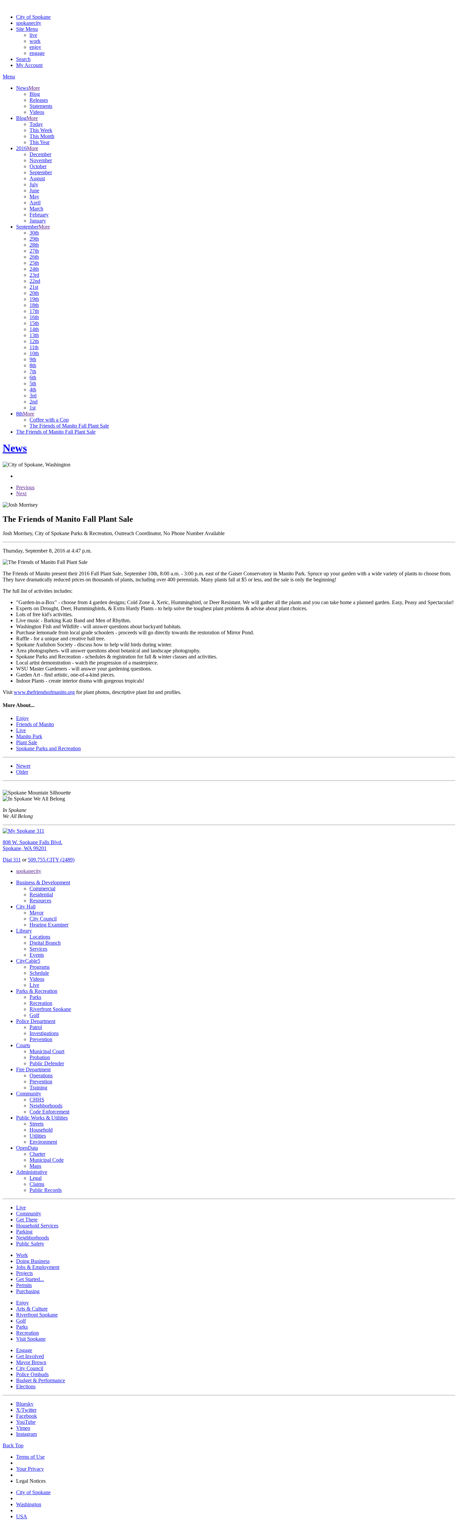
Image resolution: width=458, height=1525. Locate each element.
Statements (41, 106)
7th (33, 371)
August (37, 178)
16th (34, 317)
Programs (40, 967)
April (35, 202)
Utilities (38, 1136)
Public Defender (47, 1063)
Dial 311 (12, 860)
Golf (34, 1015)
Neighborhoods (46, 1105)
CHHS (37, 1099)
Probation (40, 1057)
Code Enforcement (49, 1112)
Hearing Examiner (49, 925)
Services (38, 949)
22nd (35, 281)
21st (34, 287)
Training (38, 1087)
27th (34, 251)
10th (34, 353)
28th (34, 245)
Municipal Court (47, 1051)
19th (34, 299)
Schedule (39, 973)
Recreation (41, 1003)
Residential (41, 894)
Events (37, 955)
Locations (40, 937)
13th (34, 335)
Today (36, 124)
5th (33, 383)
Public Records (46, 1190)
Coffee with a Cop (49, 420)
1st (33, 407)
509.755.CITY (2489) (51, 860)
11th (34, 347)
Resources (40, 900)
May (34, 196)
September (41, 172)
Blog (35, 94)
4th (33, 389)
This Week (41, 130)
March (36, 208)
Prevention (41, 1039)
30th (34, 233)
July (34, 184)
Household (41, 1130)
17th (34, 311)
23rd (34, 275)
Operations (41, 1075)
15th (34, 323)
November (41, 160)
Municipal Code (47, 1160)
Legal (36, 1178)
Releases (39, 100)
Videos (37, 112)
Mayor (37, 912)
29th (34, 239)
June (34, 190)
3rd (33, 395)
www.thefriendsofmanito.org (44, 692)
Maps (35, 1166)
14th (34, 329)
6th (33, 377)
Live (34, 985)
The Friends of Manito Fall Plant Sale (69, 426)
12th (34, 341)
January (38, 221)
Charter (37, 1154)
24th (34, 269)
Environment (43, 1142)
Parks (35, 997)
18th (34, 305)
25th (34, 263)
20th (34, 293)
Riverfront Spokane (50, 1009)
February (39, 214)
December (40, 154)
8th (33, 365)
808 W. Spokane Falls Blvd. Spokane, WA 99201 (32, 845)
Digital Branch (45, 943)
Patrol (36, 1027)
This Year (40, 142)
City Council (43, 919)
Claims (37, 1184)
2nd (34, 401)
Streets (37, 1124)
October (38, 166)
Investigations (44, 1033)
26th (34, 257)
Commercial (42, 888)
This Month (42, 136)
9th (33, 359)
